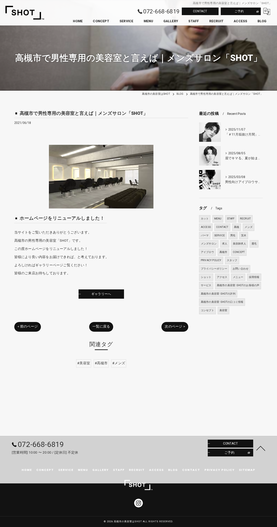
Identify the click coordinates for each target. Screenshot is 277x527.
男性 (232, 235)
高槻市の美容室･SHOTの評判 (218, 293)
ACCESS (206, 227)
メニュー (238, 277)
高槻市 (223, 252)
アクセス (222, 277)
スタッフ (232, 260)
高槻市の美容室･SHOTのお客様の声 (238, 285)
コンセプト (207, 310)
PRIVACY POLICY (211, 260)
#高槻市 (101, 363)
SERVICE (219, 235)
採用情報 (254, 277)
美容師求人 (239, 243)
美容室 (223, 310)
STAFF (231, 218)
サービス (206, 285)
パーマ (205, 235)
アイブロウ (207, 252)
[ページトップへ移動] (260, 448)
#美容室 (83, 363)
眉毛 (254, 243)
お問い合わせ (240, 268)
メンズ (249, 227)
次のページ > (175, 326)
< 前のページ (28, 326)
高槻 (236, 227)
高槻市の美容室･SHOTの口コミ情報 (222, 301)
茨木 (243, 235)
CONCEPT (239, 252)
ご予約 (239, 11)
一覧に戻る (101, 326)
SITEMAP (247, 470)
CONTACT (200, 11)
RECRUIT (245, 218)
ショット (206, 277)
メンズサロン (209, 243)
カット (205, 218)
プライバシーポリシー (214, 268)
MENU (218, 218)
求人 (224, 243)
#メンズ (118, 363)
